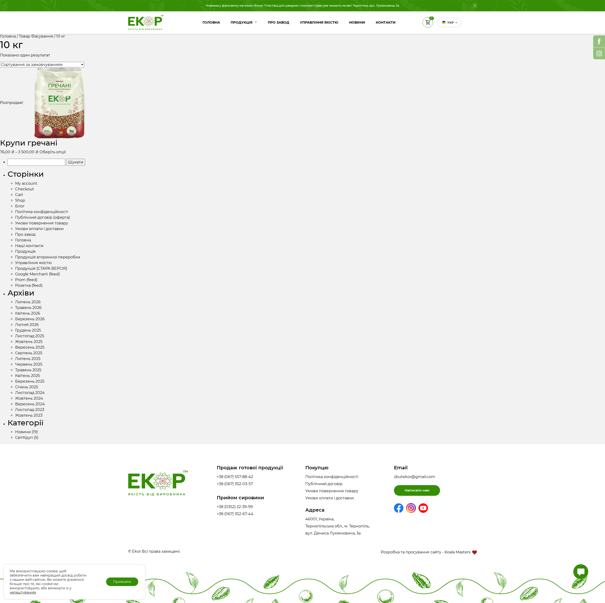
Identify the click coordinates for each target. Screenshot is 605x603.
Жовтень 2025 (29, 341)
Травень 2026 (28, 307)
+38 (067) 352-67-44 (235, 514)
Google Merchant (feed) (37, 274)
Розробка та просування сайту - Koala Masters (426, 552)
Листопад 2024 (30, 392)
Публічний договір (323, 484)
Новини (357, 22)
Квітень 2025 (27, 375)
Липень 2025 (27, 358)
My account (26, 183)
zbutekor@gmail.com (414, 477)
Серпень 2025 (28, 353)
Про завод (278, 22)
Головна (211, 22)
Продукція (241, 22)
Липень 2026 (28, 302)
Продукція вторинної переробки (47, 257)
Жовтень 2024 (29, 398)
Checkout (24, 189)
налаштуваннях (23, 592)
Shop (20, 200)
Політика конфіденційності (41, 212)
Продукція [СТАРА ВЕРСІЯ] (41, 268)
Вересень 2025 (29, 347)
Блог (20, 206)
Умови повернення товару (41, 223)
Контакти (386, 22)
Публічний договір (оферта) (42, 217)
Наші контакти (29, 246)
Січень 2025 (26, 387)
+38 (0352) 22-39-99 (235, 507)
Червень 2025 (28, 364)
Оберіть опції (52, 152)
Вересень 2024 (30, 404)
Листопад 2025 (29, 336)
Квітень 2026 (27, 313)
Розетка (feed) (29, 285)
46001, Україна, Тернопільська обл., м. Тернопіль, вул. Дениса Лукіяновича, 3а (337, 526)
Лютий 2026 (27, 324)
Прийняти (122, 582)
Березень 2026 (30, 319)
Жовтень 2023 (29, 415)
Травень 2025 (28, 370)
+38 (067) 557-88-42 (235, 477)
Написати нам (417, 490)
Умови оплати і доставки (39, 229)
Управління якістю (319, 22)
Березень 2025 (29, 381)
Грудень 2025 (28, 330)
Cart (19, 194)
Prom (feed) (26, 280)
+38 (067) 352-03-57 (235, 484)
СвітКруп (24, 437)
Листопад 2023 (29, 409)
